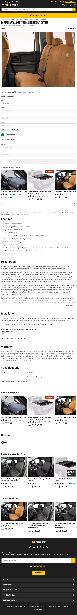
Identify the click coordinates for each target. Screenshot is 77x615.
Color (2, 151)
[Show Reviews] (72, 28)
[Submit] (73, 560)
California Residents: (14, 381)
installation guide (31, 324)
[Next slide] (75, 204)
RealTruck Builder (70, 2)
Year (2, 100)
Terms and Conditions (38, 609)
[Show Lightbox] (38, 59)
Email (3, 557)
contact (42, 324)
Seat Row (3, 144)
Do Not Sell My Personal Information (36, 606)
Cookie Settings (66, 606)
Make (2, 107)
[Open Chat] (63, 5)
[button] (38, 580)
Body (2, 122)
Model (2, 115)
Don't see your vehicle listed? (10, 130)
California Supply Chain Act (54, 606)
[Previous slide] (2, 204)
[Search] (73, 9)
